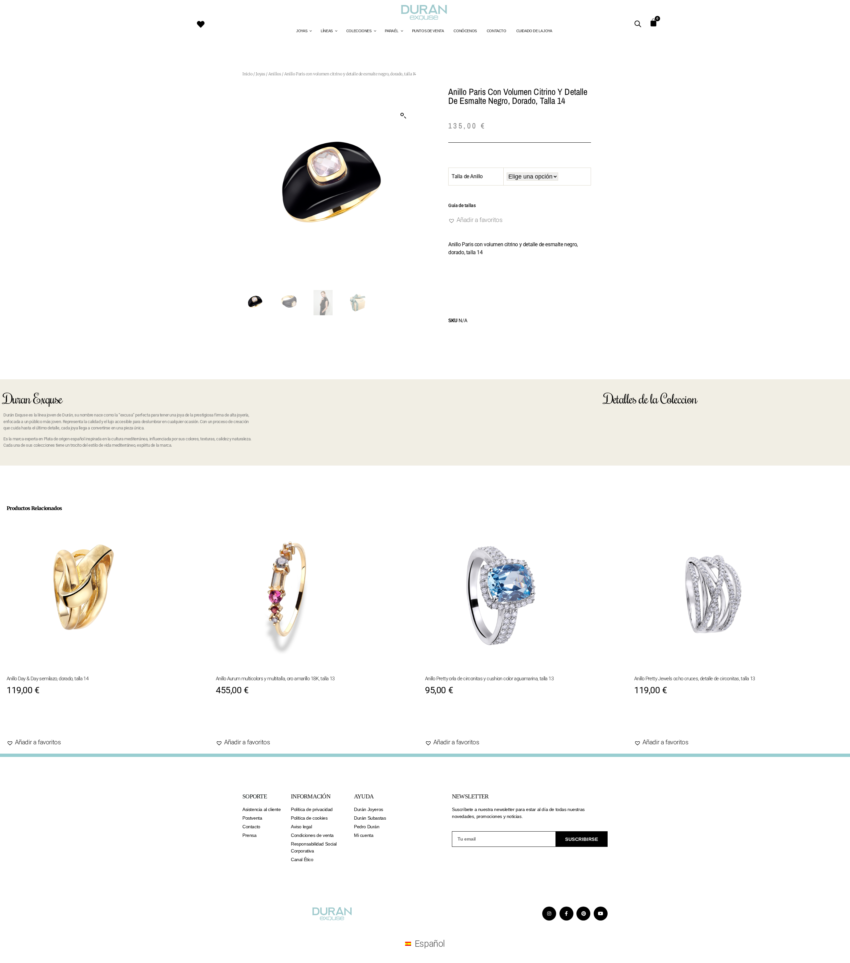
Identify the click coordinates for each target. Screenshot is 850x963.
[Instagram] (549, 914)
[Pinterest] (583, 914)
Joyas (260, 73)
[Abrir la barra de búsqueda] (638, 24)
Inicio (247, 73)
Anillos (274, 73)
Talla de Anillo (467, 176)
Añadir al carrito (45, 721)
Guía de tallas (461, 205)
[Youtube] (601, 914)
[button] (403, 116)
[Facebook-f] (566, 914)
